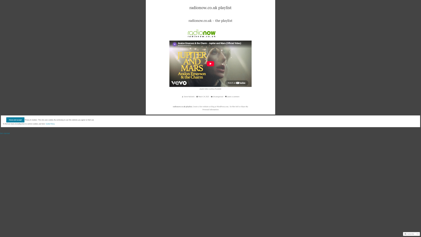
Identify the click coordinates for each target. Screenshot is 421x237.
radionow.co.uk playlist (210, 7)
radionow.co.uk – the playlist (210, 20)
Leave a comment (233, 96)
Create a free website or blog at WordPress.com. (211, 106)
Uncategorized (218, 97)
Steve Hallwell (189, 97)
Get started (5, 133)
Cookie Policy (50, 124)
